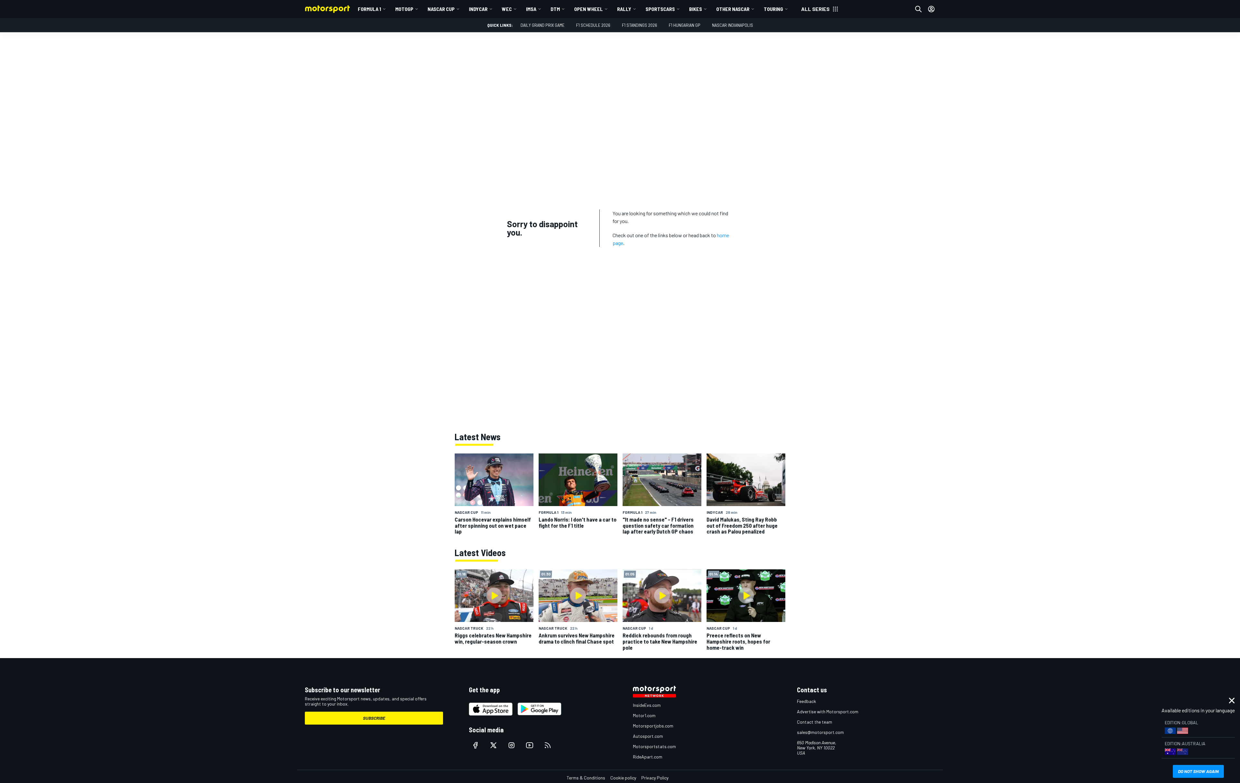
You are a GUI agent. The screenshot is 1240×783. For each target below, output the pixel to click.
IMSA (531, 9)
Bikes (695, 9)
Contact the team (814, 722)
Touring (773, 9)
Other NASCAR (732, 9)
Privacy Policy (654, 777)
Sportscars (660, 9)
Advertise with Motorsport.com (827, 711)
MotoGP (404, 9)
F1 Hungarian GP (684, 25)
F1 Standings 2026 (639, 25)
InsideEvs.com (647, 705)
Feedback (806, 701)
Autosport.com (648, 736)
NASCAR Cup (441, 9)
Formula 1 (369, 9)
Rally (624, 9)
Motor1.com (644, 715)
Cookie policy (623, 777)
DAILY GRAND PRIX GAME (542, 25)
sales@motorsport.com (820, 732)
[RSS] (547, 745)
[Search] (918, 9)
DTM (555, 9)
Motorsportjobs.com (653, 725)
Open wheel (588, 9)
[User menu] (931, 9)
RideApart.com (647, 756)
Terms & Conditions (586, 777)
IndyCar (478, 9)
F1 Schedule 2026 (593, 25)
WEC (507, 9)
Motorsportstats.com (654, 746)
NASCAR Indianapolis (732, 25)
